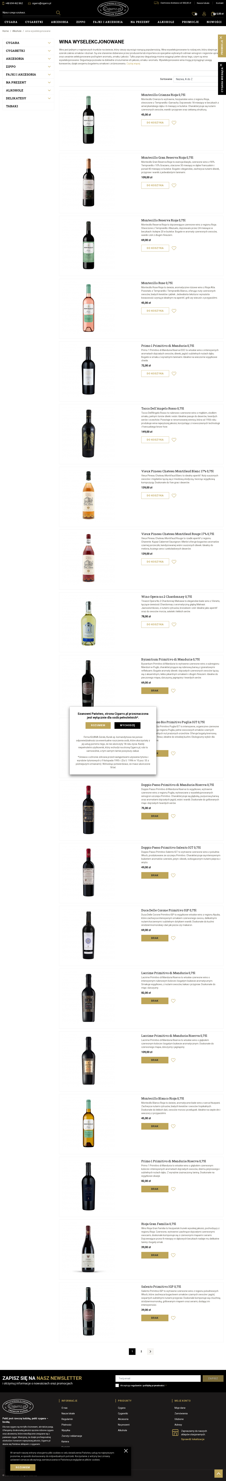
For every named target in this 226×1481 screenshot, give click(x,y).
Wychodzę (127, 725)
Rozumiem (98, 725)
